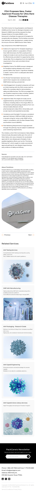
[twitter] (6, 479)
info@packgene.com (13, 470)
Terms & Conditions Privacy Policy (11, 489)
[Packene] (8, 3)
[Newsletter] (28, 456)
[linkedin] (3, 479)
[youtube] (9, 479)
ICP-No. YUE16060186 (13, 487)
